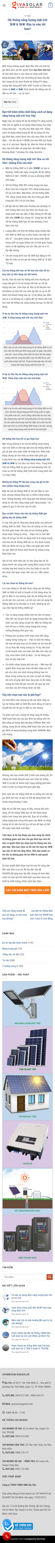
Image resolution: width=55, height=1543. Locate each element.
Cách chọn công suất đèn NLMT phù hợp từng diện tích (31, 1309)
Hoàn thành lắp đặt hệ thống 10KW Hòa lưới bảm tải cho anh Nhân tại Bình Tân (31, 1334)
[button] (4, 5)
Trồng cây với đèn (11, 954)
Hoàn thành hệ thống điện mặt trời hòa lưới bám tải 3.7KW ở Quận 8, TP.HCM (30, 1347)
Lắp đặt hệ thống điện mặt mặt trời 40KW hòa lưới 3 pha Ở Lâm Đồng (41, 914)
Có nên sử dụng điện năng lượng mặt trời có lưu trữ (31, 1296)
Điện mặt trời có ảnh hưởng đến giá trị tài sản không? (31, 1322)
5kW (20, 89)
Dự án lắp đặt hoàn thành (14, 942)
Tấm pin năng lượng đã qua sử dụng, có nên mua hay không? (14, 914)
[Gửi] (50, 1277)
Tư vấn (27, 16)
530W (36, 168)
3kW (13, 89)
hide (14, 102)
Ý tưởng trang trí (10, 966)
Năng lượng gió (9, 948)
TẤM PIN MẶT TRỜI (27, 1069)
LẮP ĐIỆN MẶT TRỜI (27, 1116)
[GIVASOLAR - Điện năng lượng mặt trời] (27, 5)
